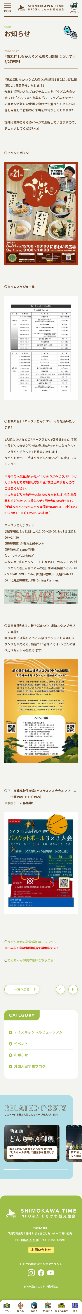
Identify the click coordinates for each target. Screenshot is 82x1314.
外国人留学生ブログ (29, 1066)
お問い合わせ (41, 1249)
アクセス (74, 11)
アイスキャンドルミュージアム (38, 1032)
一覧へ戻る (22, 989)
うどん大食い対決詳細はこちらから (31, 942)
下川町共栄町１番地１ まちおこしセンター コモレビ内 (40, 1233)
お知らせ (21, 1054)
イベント (21, 1043)
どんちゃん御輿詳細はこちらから (30, 960)
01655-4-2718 (29, 1240)
